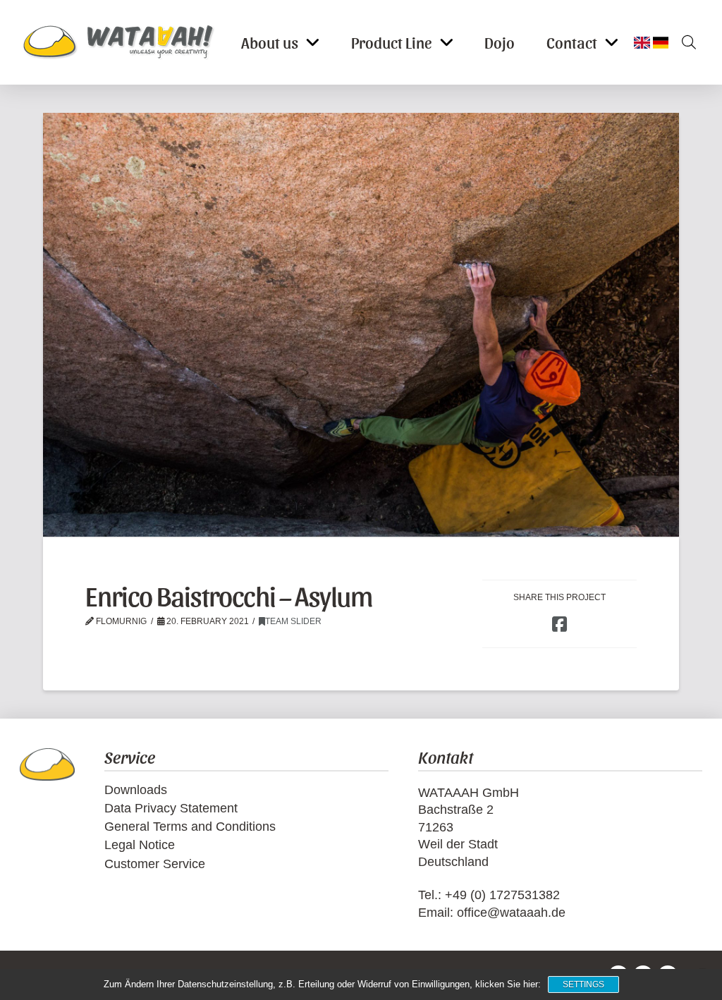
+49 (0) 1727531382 (502, 895)
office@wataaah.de (511, 913)
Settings (583, 984)
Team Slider (293, 621)
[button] (683, 42)
